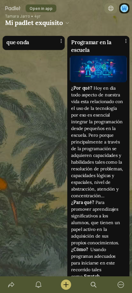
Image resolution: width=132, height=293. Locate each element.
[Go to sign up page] (124, 8)
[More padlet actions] (121, 284)
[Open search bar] (93, 285)
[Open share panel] (11, 284)
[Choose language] (110, 8)
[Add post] (66, 284)
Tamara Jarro (17, 16)
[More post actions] (57, 43)
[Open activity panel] (39, 284)
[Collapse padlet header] (67, 23)
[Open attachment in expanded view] (98, 69)
